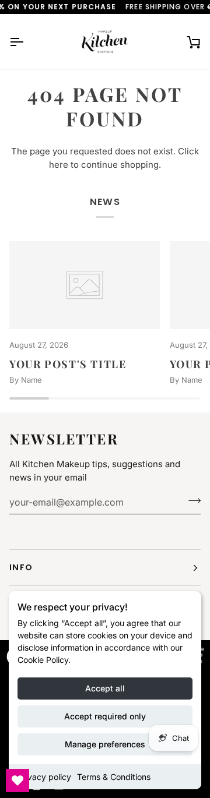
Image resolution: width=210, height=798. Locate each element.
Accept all (105, 688)
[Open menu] (26, 41)
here (58, 164)
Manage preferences (105, 744)
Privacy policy (44, 777)
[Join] (191, 500)
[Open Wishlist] (17, 780)
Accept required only (105, 716)
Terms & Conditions (113, 777)
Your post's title (68, 364)
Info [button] (21, 567)
